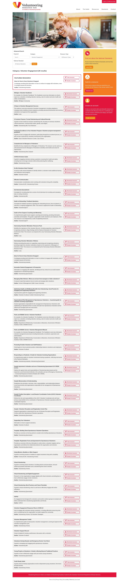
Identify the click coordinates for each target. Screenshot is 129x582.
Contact (113, 9)
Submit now (89, 90)
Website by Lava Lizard (75, 579)
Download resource (72, 93)
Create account (111, 1)
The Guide (86, 9)
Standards (105, 9)
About (78, 9)
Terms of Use (52, 579)
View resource (70, 77)
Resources (95, 9)
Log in (104, 1)
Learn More (89, 67)
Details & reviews (71, 80)
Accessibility (66, 579)
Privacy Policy (59, 579)
